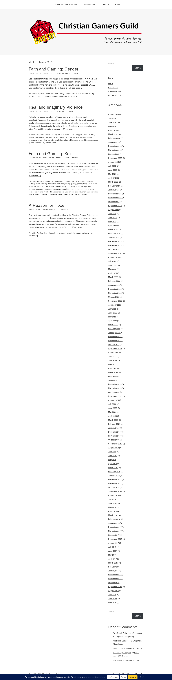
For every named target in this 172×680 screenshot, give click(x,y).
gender (37, 96)
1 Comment (68, 111)
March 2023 (113, 277)
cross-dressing (41, 184)
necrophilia (57, 189)
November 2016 (115, 578)
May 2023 (112, 269)
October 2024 (113, 201)
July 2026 (112, 118)
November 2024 (115, 197)
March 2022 (113, 324)
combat (31, 137)
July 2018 (112, 499)
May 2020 (112, 412)
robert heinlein (48, 140)
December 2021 (115, 336)
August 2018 (113, 495)
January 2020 (114, 427)
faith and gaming (88, 93)
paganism (63, 96)
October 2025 (113, 154)
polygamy (81, 189)
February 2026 (114, 138)
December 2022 (115, 289)
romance (57, 192)
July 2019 (112, 451)
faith (79, 93)
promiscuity (90, 189)
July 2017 (112, 547)
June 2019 (112, 455)
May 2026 (112, 126)
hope (67, 233)
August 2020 (113, 400)
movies (89, 137)
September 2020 (115, 396)
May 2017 (112, 554)
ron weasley (66, 192)
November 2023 (115, 245)
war (43, 142)
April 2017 (112, 558)
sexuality (78, 192)
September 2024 (115, 205)
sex (69, 96)
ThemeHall (139, 674)
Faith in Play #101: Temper (132, 648)
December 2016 (115, 574)
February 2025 (114, 185)
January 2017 (114, 570)
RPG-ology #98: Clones (129, 660)
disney (50, 184)
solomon (94, 192)
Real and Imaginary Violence (56, 107)
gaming (31, 96)
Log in (110, 83)
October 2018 (113, 487)
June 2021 (112, 360)
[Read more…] (76, 87)
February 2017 (114, 566)
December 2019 (115, 431)
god (42, 96)
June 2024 (112, 217)
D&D (36, 137)
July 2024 (112, 213)
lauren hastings (81, 186)
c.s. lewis (91, 135)
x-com (54, 142)
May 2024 (112, 221)
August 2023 (113, 257)
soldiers (71, 140)
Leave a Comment (71, 73)
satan (66, 140)
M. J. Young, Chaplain (122, 652)
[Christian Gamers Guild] (86, 43)
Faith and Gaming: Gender (53, 69)
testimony (85, 233)
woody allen (82, 194)
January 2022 (114, 332)
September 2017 (115, 539)
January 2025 (114, 189)
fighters (62, 137)
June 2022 (112, 312)
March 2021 (113, 372)
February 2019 (114, 471)
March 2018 (113, 515)
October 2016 (113, 582)
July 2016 (112, 594)
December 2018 (115, 479)
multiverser (48, 189)
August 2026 (113, 114)
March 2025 (113, 181)
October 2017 (113, 535)
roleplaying (59, 140)
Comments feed (114, 91)
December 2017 (115, 527)
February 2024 (114, 233)
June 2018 (112, 503)
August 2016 (113, 590)
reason (78, 233)
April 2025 (112, 177)
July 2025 (112, 166)
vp (37, 235)
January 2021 (114, 380)
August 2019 (113, 447)
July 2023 (112, 261)
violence (38, 142)
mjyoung (55, 96)
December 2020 (115, 384)
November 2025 (115, 150)
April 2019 (112, 463)
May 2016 (112, 602)
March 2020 (113, 420)
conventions (60, 233)
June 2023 (112, 265)
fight (57, 137)
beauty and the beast (85, 181)
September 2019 (115, 443)
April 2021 (112, 368)
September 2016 (115, 586)
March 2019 (113, 467)
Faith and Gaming (57, 93)
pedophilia (65, 189)
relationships (48, 192)
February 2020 (114, 424)
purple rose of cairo (36, 192)
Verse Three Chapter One (67, 194)
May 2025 (112, 174)
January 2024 (114, 237)
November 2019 (115, 435)
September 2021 (115, 348)
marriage (32, 189)
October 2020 (113, 392)
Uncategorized (42, 233)
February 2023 (114, 281)
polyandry (73, 189)
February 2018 (114, 519)
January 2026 (114, 142)
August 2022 (113, 304)
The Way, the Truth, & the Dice (64, 4)
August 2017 (113, 543)
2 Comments (63, 209)
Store (117, 4)
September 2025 (115, 158)
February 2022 (114, 328)
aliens (74, 93)
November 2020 (115, 388)
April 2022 (112, 320)
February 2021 (114, 376)
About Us (105, 4)
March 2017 (113, 562)
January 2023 (114, 285)
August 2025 (113, 162)
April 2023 (112, 273)
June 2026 (112, 122)
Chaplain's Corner (43, 93)
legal (77, 137)
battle (85, 135)
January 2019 (114, 475)
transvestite (52, 194)
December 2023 (115, 241)
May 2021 (112, 364)
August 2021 (113, 352)
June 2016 (112, 598)
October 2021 (113, 344)
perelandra (33, 140)
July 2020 (112, 404)
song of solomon (35, 194)
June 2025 (112, 170)
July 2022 (112, 308)
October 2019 (113, 439)
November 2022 (115, 293)
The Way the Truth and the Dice (62, 135)
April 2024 (112, 225)
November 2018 (115, 483)
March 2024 (113, 229)
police (40, 140)
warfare (48, 142)
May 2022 (112, 316)
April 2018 (112, 511)
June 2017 (112, 551)
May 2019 (112, 459)
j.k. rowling (71, 186)
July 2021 (112, 356)
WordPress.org (114, 95)
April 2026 (112, 130)
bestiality (32, 184)
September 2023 (115, 253)
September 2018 (115, 491)
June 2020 (112, 408)
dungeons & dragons (47, 137)
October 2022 (113, 297)
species (74, 96)
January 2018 (114, 523)
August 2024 (113, 209)
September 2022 (115, 300)
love (89, 186)
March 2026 (113, 134)
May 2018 (112, 507)
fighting (69, 137)
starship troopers (87, 140)
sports (77, 140)
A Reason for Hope (46, 205)
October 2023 (113, 249)
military (83, 137)
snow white (86, 192)
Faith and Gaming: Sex (50, 153)
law (74, 137)
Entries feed (113, 87)
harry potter (87, 184)
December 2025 (115, 146)
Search (111, 63)
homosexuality (60, 186)
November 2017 (115, 531)
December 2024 (115, 193)
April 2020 (112, 416)
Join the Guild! (89, 4)
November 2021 (115, 340)
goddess (48, 96)
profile (72, 233)
